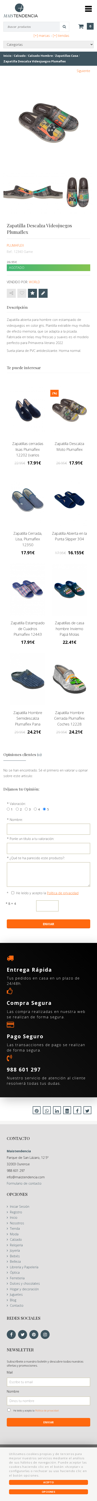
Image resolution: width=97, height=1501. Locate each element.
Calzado (16, 1239)
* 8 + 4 (11, 903)
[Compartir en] (11, 293)
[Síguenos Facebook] (12, 1335)
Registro (16, 1212)
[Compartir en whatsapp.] (46, 1111)
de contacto (24, 1183)
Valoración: (18, 804)
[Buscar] (64, 27)
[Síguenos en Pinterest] (35, 1335)
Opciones (48, 1491)
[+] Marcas (42, 35)
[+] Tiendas (61, 35)
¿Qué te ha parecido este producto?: (37, 858)
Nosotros (17, 1223)
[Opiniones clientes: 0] (32, 293)
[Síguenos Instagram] (46, 1335)
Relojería (16, 1245)
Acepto (48, 1482)
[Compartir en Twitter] (87, 1111)
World (34, 282)
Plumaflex (15, 245)
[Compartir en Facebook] (77, 1111)
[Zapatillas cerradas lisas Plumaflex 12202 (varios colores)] (27, 410)
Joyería (15, 1250)
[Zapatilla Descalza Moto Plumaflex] (69, 410)
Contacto (16, 1305)
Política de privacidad (63, 893)
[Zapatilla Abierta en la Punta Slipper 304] (69, 500)
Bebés (15, 1256)
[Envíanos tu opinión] (43, 293)
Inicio (13, 1217)
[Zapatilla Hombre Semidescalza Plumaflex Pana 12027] (27, 679)
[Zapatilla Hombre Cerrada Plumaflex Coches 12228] (69, 679)
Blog (13, 1300)
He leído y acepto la (47, 893)
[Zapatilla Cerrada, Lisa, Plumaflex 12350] (27, 500)
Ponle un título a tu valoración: (32, 839)
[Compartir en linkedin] (56, 1111)
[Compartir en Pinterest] (36, 1111)
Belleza (15, 1261)
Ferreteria (17, 1278)
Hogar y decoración (24, 1289)
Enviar (48, 1422)
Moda (14, 1234)
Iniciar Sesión (19, 1206)
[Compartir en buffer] (67, 1111)
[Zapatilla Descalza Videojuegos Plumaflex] (48, 123)
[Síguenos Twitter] (23, 1335)
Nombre (13, 1391)
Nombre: (16, 819)
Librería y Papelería (24, 1267)
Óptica (15, 1272)
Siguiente (83, 71)
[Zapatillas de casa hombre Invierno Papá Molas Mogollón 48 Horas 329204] (69, 589)
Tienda (15, 1228)
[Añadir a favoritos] (21, 293)
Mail (10, 1372)
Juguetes (16, 1294)
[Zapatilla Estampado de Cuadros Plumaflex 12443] (27, 589)
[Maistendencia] (20, 10)
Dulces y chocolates (25, 1283)
